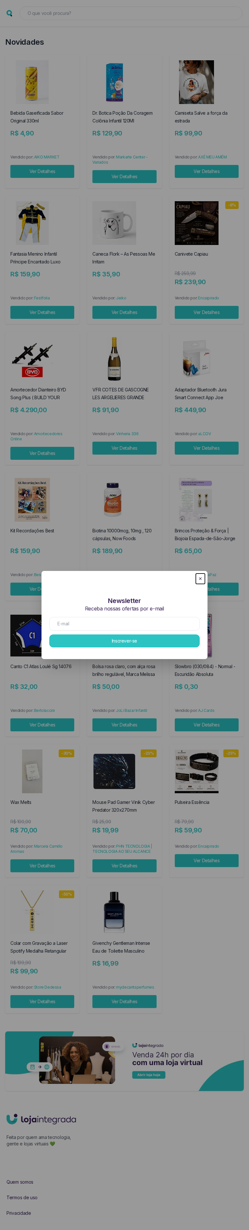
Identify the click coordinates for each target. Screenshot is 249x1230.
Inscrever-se (124, 641)
